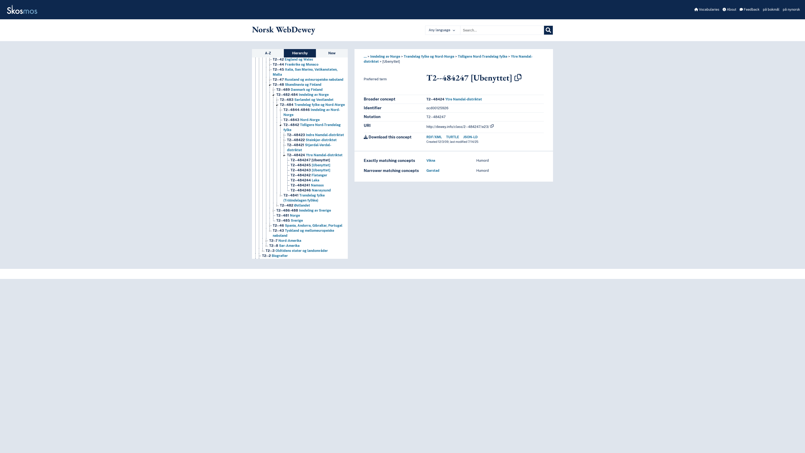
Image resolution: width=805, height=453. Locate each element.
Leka (305, 180)
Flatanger (309, 175)
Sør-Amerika (284, 246)
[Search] (548, 30)
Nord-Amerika (285, 241)
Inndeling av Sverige (303, 210)
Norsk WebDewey (283, 29)
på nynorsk (791, 10)
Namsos (307, 185)
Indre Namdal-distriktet (315, 135)
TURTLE (452, 137)
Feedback (751, 10)
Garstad (432, 171)
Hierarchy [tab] (300, 53)
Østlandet (295, 205)
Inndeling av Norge (302, 95)
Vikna (430, 161)
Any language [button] (440, 30)
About (731, 10)
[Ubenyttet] (310, 160)
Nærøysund (311, 190)
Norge (288, 215)
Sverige (289, 221)
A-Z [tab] (268, 53)
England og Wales (293, 59)
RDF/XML (434, 137)
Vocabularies (708, 10)
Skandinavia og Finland (297, 85)
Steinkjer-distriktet (312, 140)
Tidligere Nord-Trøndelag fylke (482, 57)
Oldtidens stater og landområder (297, 251)
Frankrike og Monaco (295, 64)
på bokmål (771, 10)
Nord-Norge (301, 120)
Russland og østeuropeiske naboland (308, 80)
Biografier (275, 256)
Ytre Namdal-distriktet (315, 155)
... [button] (365, 57)
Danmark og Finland (299, 90)
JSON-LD (470, 137)
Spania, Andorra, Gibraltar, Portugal (307, 226)
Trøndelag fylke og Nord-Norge (312, 105)
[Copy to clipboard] (518, 77)
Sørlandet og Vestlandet (307, 100)
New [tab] (332, 53)
